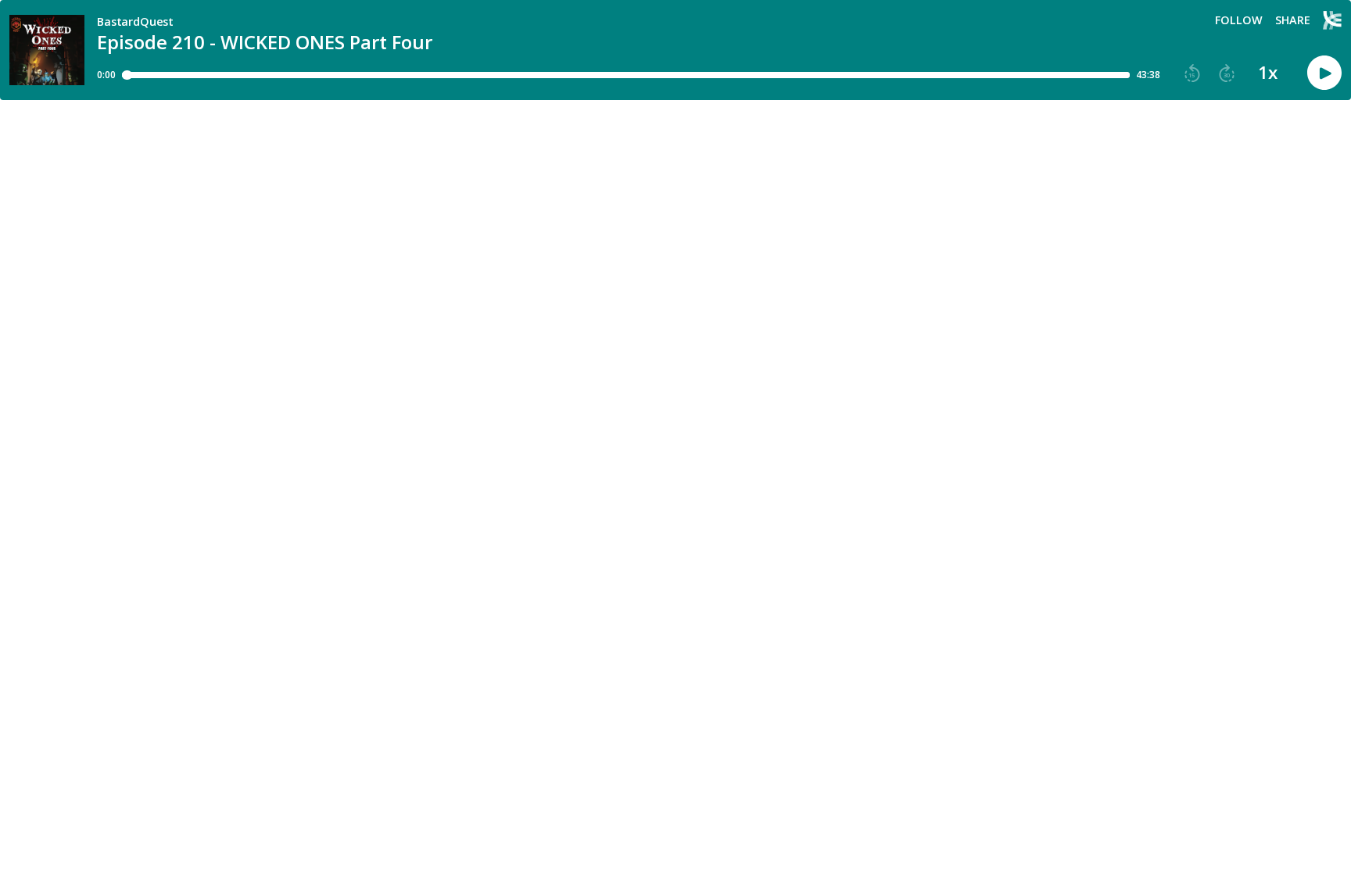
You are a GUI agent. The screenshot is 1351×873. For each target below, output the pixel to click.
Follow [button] (1239, 20)
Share (1292, 20)
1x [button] (1268, 72)
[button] (1192, 73)
